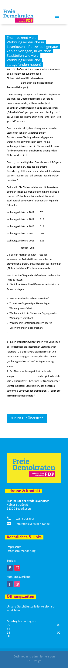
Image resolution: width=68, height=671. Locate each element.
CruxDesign (34, 661)
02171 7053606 (25, 518)
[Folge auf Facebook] (10, 568)
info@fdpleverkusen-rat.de (33, 524)
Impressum (14, 547)
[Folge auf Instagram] (17, 568)
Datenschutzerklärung (21, 551)
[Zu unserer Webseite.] (17, 584)
